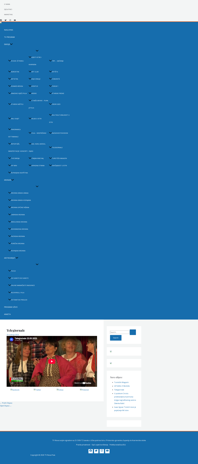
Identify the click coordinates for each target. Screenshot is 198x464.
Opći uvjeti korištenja (100, 445)
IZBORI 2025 (56, 104)
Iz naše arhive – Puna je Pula (38, 104)
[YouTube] (15, 20)
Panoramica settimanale (14, 133)
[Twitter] (5, 20)
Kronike (7, 180)
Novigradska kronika (19, 229)
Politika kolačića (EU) (118, 445)
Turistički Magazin (121, 382)
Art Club (34, 72)
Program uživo (11, 307)
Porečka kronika (17, 243)
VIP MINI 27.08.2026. (122, 386)
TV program (9, 37)
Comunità (56, 79)
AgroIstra (15, 72)
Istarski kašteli (17, 104)
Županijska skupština (19, 173)
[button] (11, 44)
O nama (7, 4)
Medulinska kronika (19, 222)
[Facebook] (1, 20)
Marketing (8, 14)
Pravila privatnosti (83, 445)
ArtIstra (14, 79)
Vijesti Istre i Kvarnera (35, 60)
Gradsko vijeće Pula (19, 93)
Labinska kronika (18, 215)
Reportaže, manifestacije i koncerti (18, 147)
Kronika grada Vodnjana (21, 200)
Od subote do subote (19, 278)
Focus (13, 271)
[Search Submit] (133, 332)
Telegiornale (57, 147)
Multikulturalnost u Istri (59, 118)
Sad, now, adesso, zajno (37, 147)
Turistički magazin (59, 158)
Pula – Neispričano (38, 133)
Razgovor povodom (60, 133)
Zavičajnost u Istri (59, 166)
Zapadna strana (37, 166)
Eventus (34, 86)
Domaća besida (17, 86)
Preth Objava (6, 403)
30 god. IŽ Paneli (17, 61)
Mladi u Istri (36, 119)
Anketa (7, 314)
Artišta (55, 72)
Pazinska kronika (18, 236)
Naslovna (8, 30)
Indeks (34, 93)
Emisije (7, 44)
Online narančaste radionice (23, 285)
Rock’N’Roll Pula (17, 293)
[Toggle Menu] (37, 51)
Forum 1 (55, 86)
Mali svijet (15, 119)
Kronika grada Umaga (19, 193)
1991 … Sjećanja (57, 61)
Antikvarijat (9, 258)
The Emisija (15, 158)
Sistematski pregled (19, 300)
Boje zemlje (35, 79)
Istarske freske (58, 93)
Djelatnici (8, 9)
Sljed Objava (5, 406)
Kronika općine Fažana (20, 207)
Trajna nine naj (37, 158)
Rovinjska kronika (18, 251)
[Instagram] (10, 20)
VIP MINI (14, 166)
